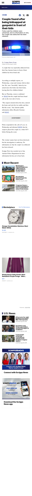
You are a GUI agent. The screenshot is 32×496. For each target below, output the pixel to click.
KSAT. (7, 112)
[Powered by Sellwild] (27, 307)
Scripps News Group (10, 62)
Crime (4, 15)
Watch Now (27, 2)
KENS (20, 127)
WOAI (6, 96)
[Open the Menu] (2, 2)
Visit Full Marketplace (24, 207)
